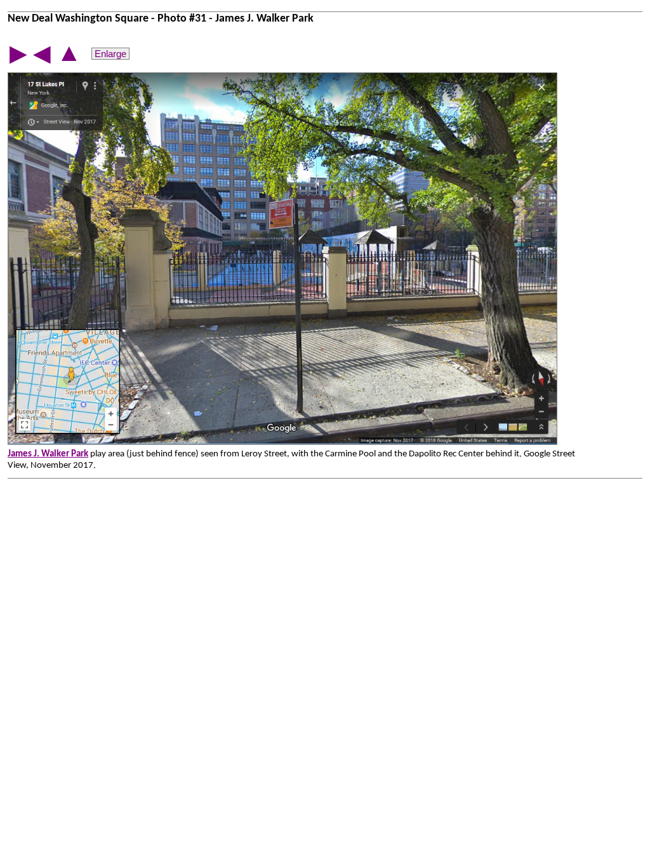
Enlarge (110, 53)
